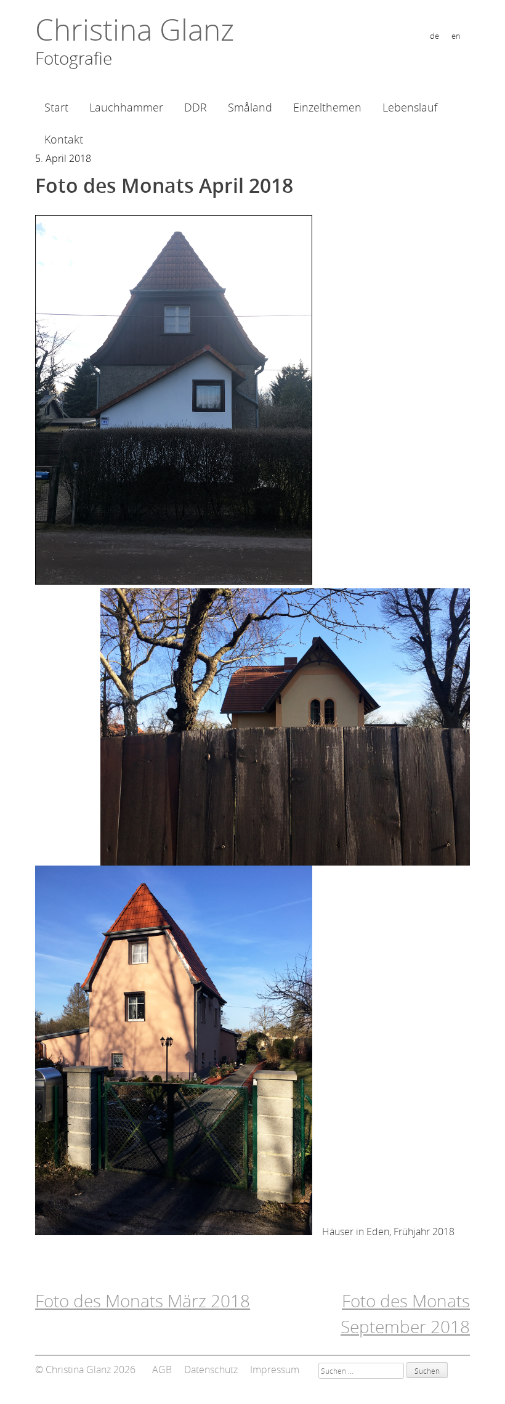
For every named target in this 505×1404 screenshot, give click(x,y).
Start (56, 107)
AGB (162, 1369)
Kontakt (63, 139)
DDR (195, 107)
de (434, 36)
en (456, 36)
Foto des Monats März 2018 (142, 1300)
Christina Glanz (134, 29)
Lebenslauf (409, 107)
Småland (250, 107)
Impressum (274, 1369)
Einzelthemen (327, 107)
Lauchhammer (126, 107)
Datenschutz (211, 1369)
